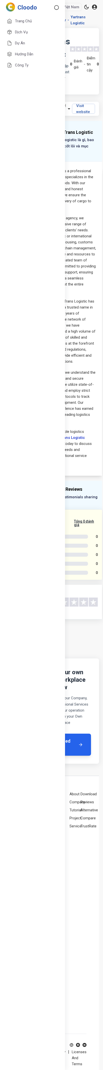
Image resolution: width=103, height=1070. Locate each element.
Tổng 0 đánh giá (84, 523)
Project (75, 818)
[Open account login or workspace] (95, 7)
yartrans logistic (78, 20)
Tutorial (76, 810)
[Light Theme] (87, 7)
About (75, 794)
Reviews (87, 802)
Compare (88, 818)
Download (88, 794)
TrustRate (88, 826)
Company (77, 802)
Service (76, 826)
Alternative (89, 810)
